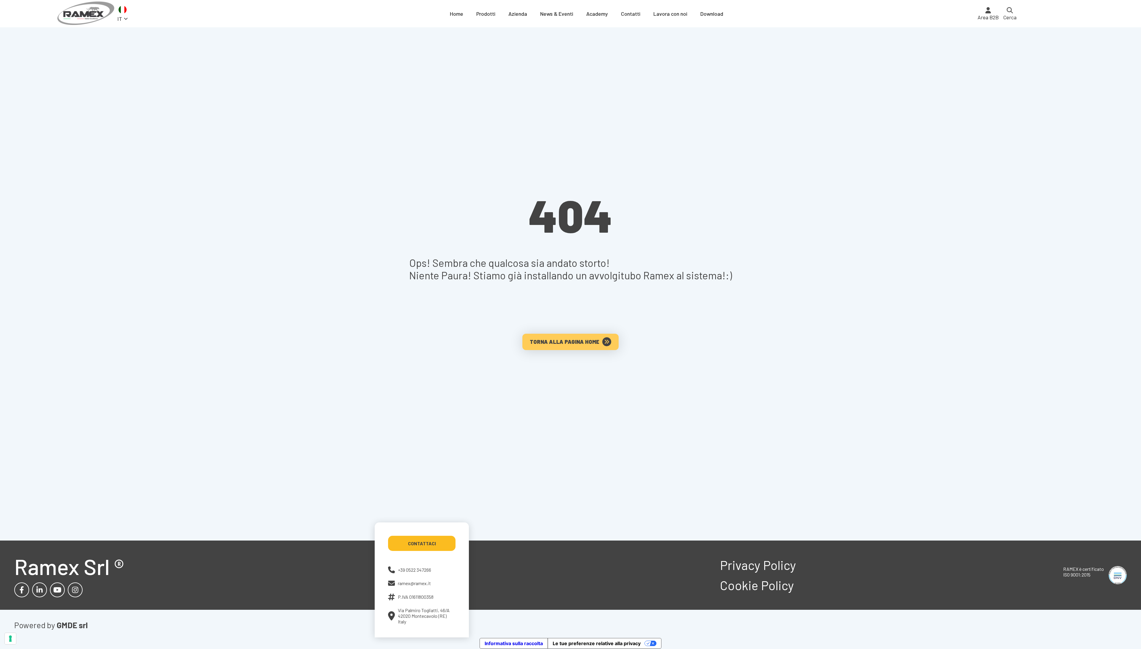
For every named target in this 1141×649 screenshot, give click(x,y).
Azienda (517, 13)
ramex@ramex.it (414, 583)
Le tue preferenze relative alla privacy (597, 643)
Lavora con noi (670, 13)
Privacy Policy (758, 565)
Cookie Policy (757, 585)
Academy (597, 13)
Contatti (630, 13)
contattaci (422, 543)
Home (456, 13)
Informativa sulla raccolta (514, 643)
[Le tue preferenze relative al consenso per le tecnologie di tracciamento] (10, 638)
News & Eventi (556, 13)
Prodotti (485, 13)
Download (711, 13)
